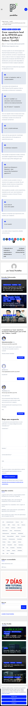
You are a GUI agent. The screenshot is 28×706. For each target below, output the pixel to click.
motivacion (13, 533)
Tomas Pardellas (10, 44)
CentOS (4, 29)
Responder (20, 357)
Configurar (14, 703)
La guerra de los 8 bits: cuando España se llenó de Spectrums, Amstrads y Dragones (12, 637)
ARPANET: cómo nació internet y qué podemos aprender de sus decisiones (13, 681)
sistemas (21, 544)
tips (3, 550)
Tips (19, 29)
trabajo (8, 550)
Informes (13, 527)
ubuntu (13, 550)
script (3, 544)
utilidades (20, 550)
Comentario (5, 428)
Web (3, 461)
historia (23, 524)
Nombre (4, 448)
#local (7, 46)
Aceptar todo (14, 696)
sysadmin (12, 547)
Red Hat (14, 29)
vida (3, 553)
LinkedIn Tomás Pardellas (8, 614)
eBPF (9, 524)
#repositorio (12, 46)
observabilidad (10, 536)
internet (19, 527)
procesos (4, 539)
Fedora (9, 29)
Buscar (4, 602)
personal (23, 536)
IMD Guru (4, 567)
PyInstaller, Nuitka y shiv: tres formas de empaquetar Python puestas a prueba (12, 652)
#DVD (4, 46)
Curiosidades (7, 631)
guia (18, 524)
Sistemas (12, 299)
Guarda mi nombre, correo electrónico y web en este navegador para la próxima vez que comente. (13, 471)
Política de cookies (6, 693)
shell (15, 544)
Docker (3, 524)
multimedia (20, 533)
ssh (7, 547)
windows (12, 553)
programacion (12, 539)
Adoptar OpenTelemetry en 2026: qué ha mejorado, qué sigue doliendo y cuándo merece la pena (13, 289)
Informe (7, 527)
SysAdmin (14, 284)
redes (9, 541)
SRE (4, 315)
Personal (17, 297)
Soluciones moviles (7, 342)
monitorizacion (5, 533)
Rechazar (14, 699)
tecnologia (19, 547)
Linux (11, 530)
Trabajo (9, 300)
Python (6, 648)
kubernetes (4, 530)
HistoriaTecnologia (16, 631)
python (4, 541)
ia (2, 527)
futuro (13, 524)
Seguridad (6, 662)
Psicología (6, 299)
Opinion (17, 536)
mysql (3, 536)
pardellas (13, 15)
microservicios (17, 530)
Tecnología (6, 633)
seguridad (9, 544)
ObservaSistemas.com (7, 563)
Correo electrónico (7, 454)
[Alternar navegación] (2, 9)
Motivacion (11, 297)
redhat (14, 541)
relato (19, 541)
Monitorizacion (7, 284)
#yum (17, 46)
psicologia (19, 539)
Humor (5, 297)
